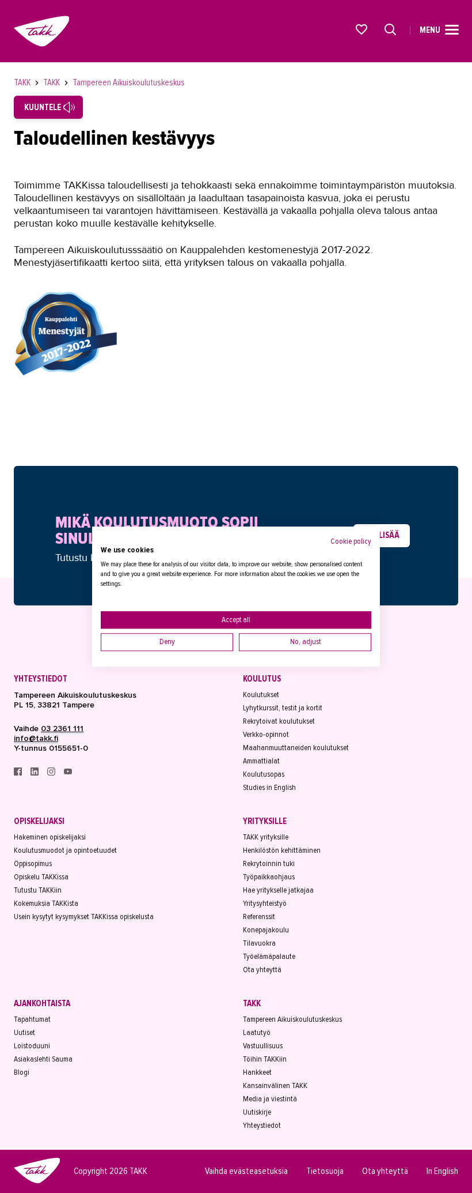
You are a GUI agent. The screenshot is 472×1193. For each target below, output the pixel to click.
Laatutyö (257, 1032)
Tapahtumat (32, 1019)
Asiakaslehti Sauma (43, 1059)
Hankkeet (257, 1072)
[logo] (37, 1181)
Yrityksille (265, 821)
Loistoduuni (32, 1045)
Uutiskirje (257, 1112)
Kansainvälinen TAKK (275, 1085)
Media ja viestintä (270, 1098)
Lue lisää (381, 535)
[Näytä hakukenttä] (390, 29)
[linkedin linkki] (35, 773)
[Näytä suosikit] (362, 29)
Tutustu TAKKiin (38, 890)
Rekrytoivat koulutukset (279, 721)
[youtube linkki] (68, 773)
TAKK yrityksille (265, 837)
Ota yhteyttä (262, 969)
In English (442, 1171)
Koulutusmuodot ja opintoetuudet (65, 850)
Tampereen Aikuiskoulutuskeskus (129, 82)
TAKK (23, 82)
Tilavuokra (259, 943)
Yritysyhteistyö (265, 903)
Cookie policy (350, 541)
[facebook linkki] (19, 773)
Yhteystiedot (40, 678)
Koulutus (262, 678)
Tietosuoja (325, 1171)
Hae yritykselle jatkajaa (278, 890)
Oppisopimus (33, 863)
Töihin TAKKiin (265, 1059)
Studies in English (269, 787)
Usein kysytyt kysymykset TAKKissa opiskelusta (84, 916)
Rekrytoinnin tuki (269, 863)
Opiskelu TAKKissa (41, 876)
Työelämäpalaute (269, 956)
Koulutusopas (263, 774)
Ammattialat (261, 761)
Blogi (21, 1072)
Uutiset (24, 1032)
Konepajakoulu (266, 929)
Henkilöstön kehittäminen (282, 850)
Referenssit (259, 916)
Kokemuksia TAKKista (46, 903)
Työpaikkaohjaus (269, 876)
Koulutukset (261, 694)
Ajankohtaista (42, 1003)
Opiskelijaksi (39, 821)
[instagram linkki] (52, 773)
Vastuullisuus (263, 1045)
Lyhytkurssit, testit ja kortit (282, 707)
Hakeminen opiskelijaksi (50, 837)
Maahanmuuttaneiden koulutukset (296, 747)
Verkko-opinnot (266, 734)
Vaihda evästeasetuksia (246, 1171)
